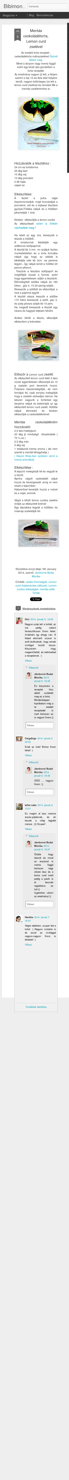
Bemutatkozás (45, 15)
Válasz (28, 660)
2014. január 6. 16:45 (42, 679)
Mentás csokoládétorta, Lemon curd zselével (36, 38)
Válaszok (33, 667)
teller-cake (30, 805)
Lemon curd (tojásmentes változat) (36, 583)
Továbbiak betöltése (36, 1007)
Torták (36, 593)
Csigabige (30, 738)
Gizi (27, 619)
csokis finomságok (36, 582)
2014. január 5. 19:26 (42, 619)
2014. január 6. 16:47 (42, 847)
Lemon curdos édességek (37, 587)
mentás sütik (47, 589)
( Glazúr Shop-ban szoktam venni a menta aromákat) (36, 457)
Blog (31, 15)
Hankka (29, 917)
